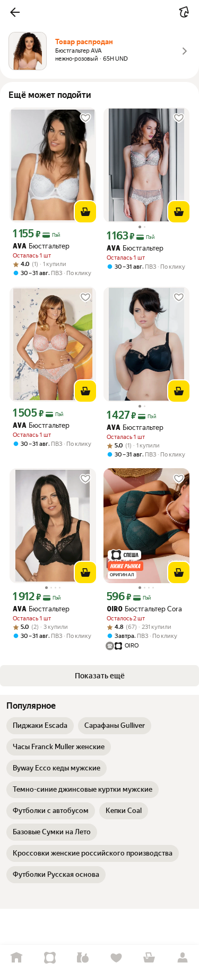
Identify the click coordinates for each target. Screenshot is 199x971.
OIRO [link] (115, 609)
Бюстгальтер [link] (41, 246)
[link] (40, 725)
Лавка (83, 958)
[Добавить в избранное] (85, 118)
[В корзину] (85, 211)
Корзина (149, 958)
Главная (16, 958)
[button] (14, 12)
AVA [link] (20, 246)
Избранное (116, 958)
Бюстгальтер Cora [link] (144, 609)
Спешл (50, 958)
